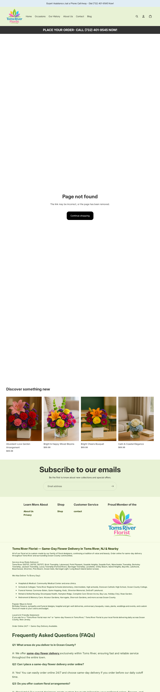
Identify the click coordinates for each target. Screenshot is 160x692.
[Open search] (136, 16)
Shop (60, 511)
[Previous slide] (8, 418)
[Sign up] (112, 486)
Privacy (28, 515)
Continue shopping (80, 215)
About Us (28, 511)
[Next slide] (39, 418)
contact (78, 511)
